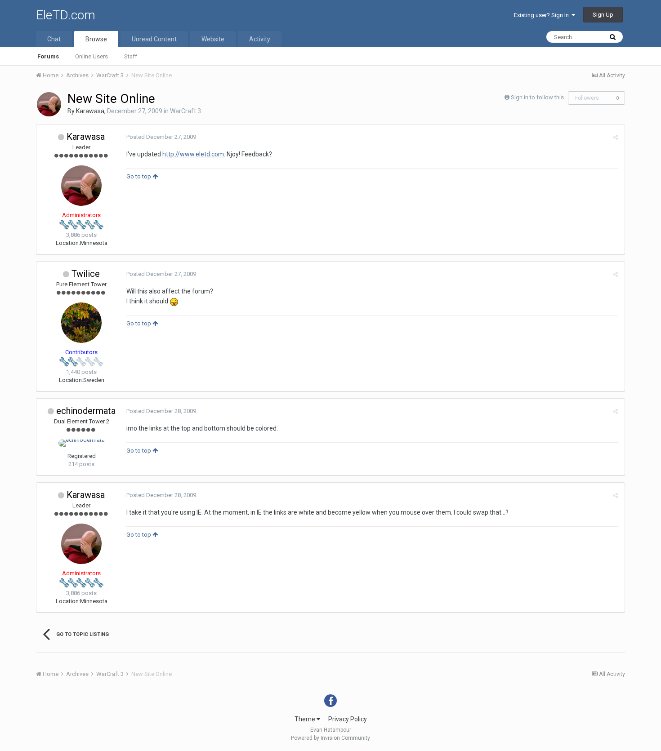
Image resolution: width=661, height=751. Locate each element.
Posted (161, 136)
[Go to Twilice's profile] (81, 322)
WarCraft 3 (185, 111)
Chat (54, 39)
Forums (48, 56)
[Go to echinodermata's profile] (81, 443)
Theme (306, 719)
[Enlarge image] (174, 301)
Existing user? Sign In (543, 15)
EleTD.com (65, 15)
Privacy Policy (347, 719)
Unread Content (154, 39)
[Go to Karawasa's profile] (49, 104)
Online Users (91, 56)
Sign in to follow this (537, 97)
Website (212, 39)
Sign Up (603, 14)
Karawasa (90, 111)
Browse (96, 39)
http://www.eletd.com (193, 154)
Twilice (85, 273)
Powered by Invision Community (330, 738)
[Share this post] (615, 137)
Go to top (139, 176)
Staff (130, 56)
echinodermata (86, 410)
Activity (259, 39)
